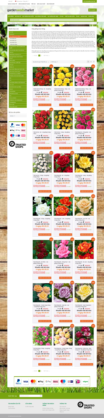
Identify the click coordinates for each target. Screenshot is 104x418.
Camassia (11, 34)
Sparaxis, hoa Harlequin (15, 100)
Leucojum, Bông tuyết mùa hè (17, 82)
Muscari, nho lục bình (15, 87)
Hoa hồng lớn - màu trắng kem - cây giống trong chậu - (83, 305)
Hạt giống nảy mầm (53, 16)
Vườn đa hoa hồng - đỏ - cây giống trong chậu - (42, 89)
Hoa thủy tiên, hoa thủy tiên (16, 69)
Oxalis (11, 89)
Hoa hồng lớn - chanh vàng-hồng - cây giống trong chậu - (41, 305)
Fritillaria (12, 60)
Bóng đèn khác (13, 106)
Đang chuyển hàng (64, 410)
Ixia (10, 80)
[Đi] (41, 396)
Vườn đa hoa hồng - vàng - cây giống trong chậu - (62, 89)
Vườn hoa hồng (13, 44)
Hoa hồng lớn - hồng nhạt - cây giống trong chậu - (62, 262)
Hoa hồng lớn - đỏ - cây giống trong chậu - (61, 176)
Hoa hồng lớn (13, 42)
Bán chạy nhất (41, 4)
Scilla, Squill (12, 98)
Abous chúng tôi (12, 4)
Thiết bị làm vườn (70, 16)
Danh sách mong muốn (48, 410)
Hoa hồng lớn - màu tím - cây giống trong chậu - (61, 305)
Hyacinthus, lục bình (14, 73)
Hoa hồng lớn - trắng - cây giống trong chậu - (41, 219)
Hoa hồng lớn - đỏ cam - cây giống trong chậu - (84, 262)
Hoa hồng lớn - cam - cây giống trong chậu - (62, 219)
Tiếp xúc (33, 4)
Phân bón (91, 16)
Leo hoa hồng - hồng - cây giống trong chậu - (41, 349)
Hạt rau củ (18, 16)
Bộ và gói (11, 104)
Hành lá (11, 67)
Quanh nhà (84, 16)
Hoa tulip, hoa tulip (14, 71)
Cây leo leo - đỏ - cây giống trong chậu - (42, 132)
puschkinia (12, 91)
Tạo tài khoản (11, 408)
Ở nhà (77, 16)
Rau (10, 95)
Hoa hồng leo (13, 40)
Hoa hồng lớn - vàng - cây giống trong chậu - (83, 176)
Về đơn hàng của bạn (47, 408)
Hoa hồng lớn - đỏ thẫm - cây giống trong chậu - (40, 262)
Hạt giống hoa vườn (28, 16)
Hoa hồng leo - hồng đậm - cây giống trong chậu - (83, 132)
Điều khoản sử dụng (24, 4)
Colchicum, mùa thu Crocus (16, 50)
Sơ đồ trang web (29, 406)
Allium (11, 32)
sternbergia (12, 102)
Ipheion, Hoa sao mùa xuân (16, 76)
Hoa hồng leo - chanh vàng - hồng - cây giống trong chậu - (63, 349)
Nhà (9, 23)
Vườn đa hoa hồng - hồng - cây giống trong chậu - (83, 89)
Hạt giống (11, 16)
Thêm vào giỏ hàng (45, 105)
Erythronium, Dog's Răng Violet (16, 57)
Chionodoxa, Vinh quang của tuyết (17, 47)
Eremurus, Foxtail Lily (15, 54)
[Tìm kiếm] (92, 20)
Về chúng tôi (63, 406)
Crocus (11, 52)
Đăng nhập (11, 406)
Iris (10, 78)
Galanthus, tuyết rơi (14, 62)
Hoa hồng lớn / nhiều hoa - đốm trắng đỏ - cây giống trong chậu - (83, 349)
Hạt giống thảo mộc (40, 16)
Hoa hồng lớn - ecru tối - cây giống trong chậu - (82, 219)
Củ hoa (61, 16)
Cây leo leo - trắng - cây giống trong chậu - (41, 176)
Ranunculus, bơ (13, 93)
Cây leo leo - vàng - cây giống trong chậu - (62, 132)
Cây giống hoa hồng (14, 36)
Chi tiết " (48, 100)
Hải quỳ (11, 64)
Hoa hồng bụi (13, 38)
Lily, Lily (11, 84)
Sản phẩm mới (50, 4)
